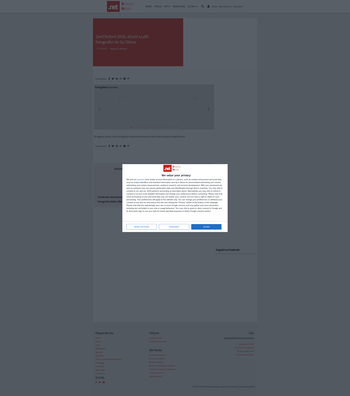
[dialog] (175, 198)
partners (140, 179)
